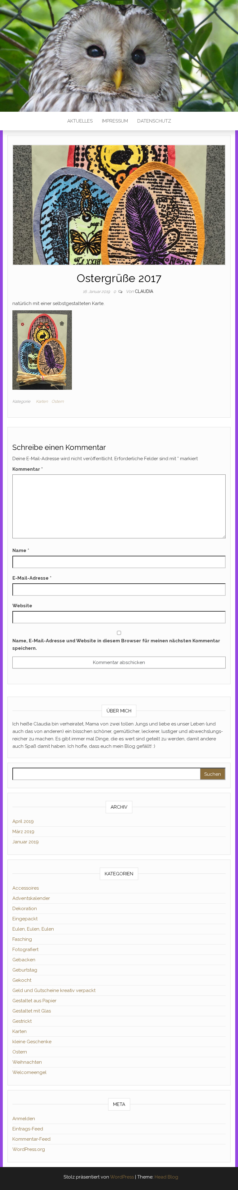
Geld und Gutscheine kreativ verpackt (53, 990)
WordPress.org (28, 1149)
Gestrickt (22, 1021)
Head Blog (166, 1177)
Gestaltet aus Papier (34, 1001)
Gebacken (23, 960)
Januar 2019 (25, 842)
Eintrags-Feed (27, 1129)
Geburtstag (24, 970)
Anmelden (23, 1118)
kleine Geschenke (31, 1041)
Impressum (115, 121)
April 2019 (23, 821)
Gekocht (21, 980)
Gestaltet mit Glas (31, 1011)
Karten (42, 401)
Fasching (22, 939)
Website (22, 605)
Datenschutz (154, 121)
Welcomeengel (29, 1072)
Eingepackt (24, 919)
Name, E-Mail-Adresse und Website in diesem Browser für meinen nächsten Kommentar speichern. (116, 644)
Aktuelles (80, 121)
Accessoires (25, 888)
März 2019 (23, 831)
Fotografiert (25, 949)
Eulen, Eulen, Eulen (33, 929)
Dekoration (24, 908)
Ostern (57, 401)
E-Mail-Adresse (31, 578)
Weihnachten (27, 1062)
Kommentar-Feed (31, 1139)
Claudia (144, 291)
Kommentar (27, 469)
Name (20, 550)
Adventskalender (31, 898)
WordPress (122, 1177)
